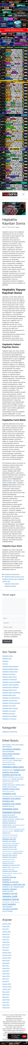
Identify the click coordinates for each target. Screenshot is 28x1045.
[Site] (14, 50)
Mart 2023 (5, 997)
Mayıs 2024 (6, 960)
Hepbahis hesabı (7, 825)
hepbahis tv (6, 879)
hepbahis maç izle (9, 839)
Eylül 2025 (5, 929)
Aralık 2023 (5, 973)
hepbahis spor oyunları (17, 873)
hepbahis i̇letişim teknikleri (19, 829)
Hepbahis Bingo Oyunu (9, 690)
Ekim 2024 (5, 947)
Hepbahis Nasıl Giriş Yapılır (9, 849)
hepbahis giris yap (8, 806)
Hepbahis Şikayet (10, 899)
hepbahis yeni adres (7, 891)
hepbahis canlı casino (17, 779)
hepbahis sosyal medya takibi (8, 869)
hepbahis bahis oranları (8, 764)
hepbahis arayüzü (19, 758)
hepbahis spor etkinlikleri (7, 873)
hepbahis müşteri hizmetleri (10, 845)
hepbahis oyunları (17, 853)
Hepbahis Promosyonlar (11, 574)
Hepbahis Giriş (7, 658)
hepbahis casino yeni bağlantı (8, 791)
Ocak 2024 (5, 971)
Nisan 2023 (6, 994)
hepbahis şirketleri (6, 901)
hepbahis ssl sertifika (6, 875)
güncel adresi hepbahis (11, 754)
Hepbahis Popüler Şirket (9, 671)
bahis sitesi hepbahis (17, 744)
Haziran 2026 (6, 924)
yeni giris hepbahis (7, 911)
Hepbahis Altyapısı (10, 586)
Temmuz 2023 (6, 986)
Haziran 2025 (6, 931)
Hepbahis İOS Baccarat (9, 679)
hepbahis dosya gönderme (7, 796)
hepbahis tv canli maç (10, 882)
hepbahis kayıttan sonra (9, 579)
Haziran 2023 (6, 989)
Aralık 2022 (5, 1005)
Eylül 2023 (5, 981)
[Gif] (14, 81)
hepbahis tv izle (7, 887)
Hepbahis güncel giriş (8, 819)
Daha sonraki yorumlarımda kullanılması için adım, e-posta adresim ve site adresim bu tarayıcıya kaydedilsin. (13, 633)
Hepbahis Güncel (11, 812)
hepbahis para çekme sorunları (8, 859)
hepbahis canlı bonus (6, 779)
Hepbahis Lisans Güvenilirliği (11, 682)
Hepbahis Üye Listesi (9, 711)
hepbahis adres (7, 756)
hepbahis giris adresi (11, 798)
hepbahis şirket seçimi (14, 901)
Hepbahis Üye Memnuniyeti (11, 698)
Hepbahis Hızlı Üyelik (9, 705)
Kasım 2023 (6, 976)
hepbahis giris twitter (11, 804)
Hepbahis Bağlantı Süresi (10, 669)
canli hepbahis (7, 746)
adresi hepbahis (6, 744)
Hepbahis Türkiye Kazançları (11, 703)
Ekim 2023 (5, 979)
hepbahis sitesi (6, 867)
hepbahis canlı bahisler (19, 777)
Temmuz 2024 (6, 955)
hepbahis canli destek (10, 772)
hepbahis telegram (9, 877)
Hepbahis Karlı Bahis (8, 674)
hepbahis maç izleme (9, 841)
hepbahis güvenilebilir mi (9, 821)
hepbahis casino (19, 784)
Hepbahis (5, 661)
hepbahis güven (19, 819)
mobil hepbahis (7, 906)
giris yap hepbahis (8, 751)
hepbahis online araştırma (18, 851)
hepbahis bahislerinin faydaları (8, 762)
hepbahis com (9, 793)
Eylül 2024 (5, 950)
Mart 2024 (5, 965)
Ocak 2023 (5, 1002)
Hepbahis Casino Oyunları (9, 786)
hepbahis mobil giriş (16, 843)
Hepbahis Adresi (7, 656)
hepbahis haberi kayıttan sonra (14, 576)
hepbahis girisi (8, 801)
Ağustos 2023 (6, 984)
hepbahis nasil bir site (9, 847)
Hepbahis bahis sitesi (13, 767)
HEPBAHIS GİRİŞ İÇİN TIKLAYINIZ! (14, 30)
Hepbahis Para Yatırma (9, 855)
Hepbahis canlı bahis (8, 777)
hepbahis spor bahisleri (10, 871)
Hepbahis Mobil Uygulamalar (11, 692)
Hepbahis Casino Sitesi (11, 789)
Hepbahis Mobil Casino (9, 677)
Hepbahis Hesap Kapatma (10, 685)
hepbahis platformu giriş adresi (8, 861)
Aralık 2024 (5, 942)
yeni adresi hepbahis (10, 909)
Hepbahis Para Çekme (9, 857)
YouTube (5, 664)
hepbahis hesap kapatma (9, 827)
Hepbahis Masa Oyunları (10, 708)
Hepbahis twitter (18, 887)
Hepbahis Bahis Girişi (9, 695)
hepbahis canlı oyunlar (8, 784)
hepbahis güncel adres (8, 815)
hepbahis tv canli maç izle (13, 884)
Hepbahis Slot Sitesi (8, 713)
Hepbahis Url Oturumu (9, 719)
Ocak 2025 (5, 939)
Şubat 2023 (6, 999)
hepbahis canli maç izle (11, 775)
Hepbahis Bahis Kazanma (10, 666)
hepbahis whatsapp (9, 889)
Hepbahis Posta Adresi (11, 584)
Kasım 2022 (6, 1007)
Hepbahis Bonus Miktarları (10, 687)
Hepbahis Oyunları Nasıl (9, 700)
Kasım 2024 (6, 945)
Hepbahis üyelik (9, 896)
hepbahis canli (19, 770)
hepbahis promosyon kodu (11, 865)
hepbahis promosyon (8, 863)
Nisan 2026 (6, 926)
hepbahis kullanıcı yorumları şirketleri (9, 836)
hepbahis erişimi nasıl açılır (19, 796)
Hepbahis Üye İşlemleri (9, 716)
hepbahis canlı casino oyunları (10, 781)
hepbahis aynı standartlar (7, 760)
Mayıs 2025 (6, 934)
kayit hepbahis (9, 904)
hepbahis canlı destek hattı (7, 782)
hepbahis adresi (8, 758)
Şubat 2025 (6, 937)
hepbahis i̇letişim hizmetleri (7, 829)
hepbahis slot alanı (15, 867)
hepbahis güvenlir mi (9, 823)
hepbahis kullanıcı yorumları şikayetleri (10, 834)
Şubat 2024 (6, 968)
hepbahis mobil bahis (6, 843)
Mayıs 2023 (6, 992)
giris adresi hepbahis (11, 749)
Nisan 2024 (6, 963)
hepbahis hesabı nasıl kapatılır (18, 825)
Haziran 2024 (6, 958)
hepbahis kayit (18, 831)
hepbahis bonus (7, 770)
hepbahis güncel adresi (9, 817)
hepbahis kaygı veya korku (7, 831)
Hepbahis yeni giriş (10, 893)
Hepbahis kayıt (6, 833)
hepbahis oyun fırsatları (7, 853)
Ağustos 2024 (6, 952)
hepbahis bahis (17, 760)
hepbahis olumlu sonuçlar (7, 851)
